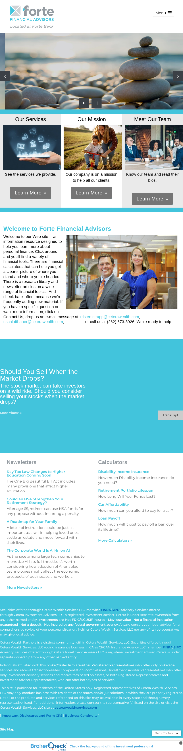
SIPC (115, 610)
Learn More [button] (28, 193)
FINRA (106, 610)
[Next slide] (178, 76)
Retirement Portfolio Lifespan (125, 490)
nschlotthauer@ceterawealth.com (33, 322)
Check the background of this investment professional (111, 746)
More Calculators (115, 540)
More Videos (11, 412)
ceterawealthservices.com (76, 708)
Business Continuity (81, 716)
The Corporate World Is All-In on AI (38, 550)
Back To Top (164, 733)
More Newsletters (24, 587)
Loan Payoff (109, 518)
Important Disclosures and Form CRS (32, 716)
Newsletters (21, 462)
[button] (163, 13)
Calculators (112, 462)
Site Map (7, 729)
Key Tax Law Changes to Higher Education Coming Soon (36, 473)
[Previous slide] (5, 76)
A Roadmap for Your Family (32, 522)
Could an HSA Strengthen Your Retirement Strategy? (35, 501)
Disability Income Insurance (123, 472)
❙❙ (97, 103)
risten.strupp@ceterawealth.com (110, 317)
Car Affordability (113, 504)
